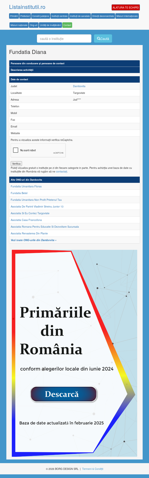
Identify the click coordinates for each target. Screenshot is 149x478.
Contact (67, 25)
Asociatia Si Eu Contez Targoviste (30, 213)
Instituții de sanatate (80, 15)
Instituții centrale (60, 15)
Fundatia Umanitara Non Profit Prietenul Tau (36, 200)
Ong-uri (33, 25)
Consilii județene (40, 15)
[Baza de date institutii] (73, 353)
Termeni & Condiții (92, 469)
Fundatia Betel (19, 193)
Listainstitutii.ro (27, 7)
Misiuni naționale (19, 25)
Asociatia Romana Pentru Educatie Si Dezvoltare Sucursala (45, 226)
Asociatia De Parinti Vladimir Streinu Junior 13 (37, 206)
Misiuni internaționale (127, 15)
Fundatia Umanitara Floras (26, 186)
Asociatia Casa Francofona (26, 220)
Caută (104, 38)
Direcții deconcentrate (103, 15)
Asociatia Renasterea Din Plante (29, 233)
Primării (14, 15)
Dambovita (79, 86)
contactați (61, 171)
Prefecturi (25, 15)
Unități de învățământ (50, 25)
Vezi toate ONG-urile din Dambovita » (34, 240)
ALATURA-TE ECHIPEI (126, 7)
